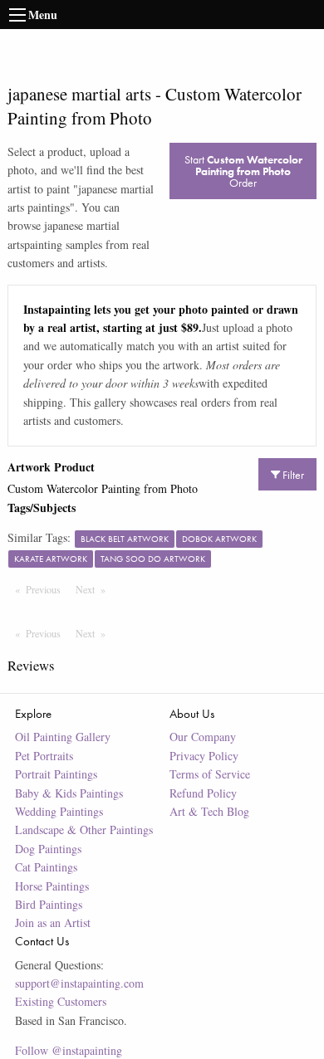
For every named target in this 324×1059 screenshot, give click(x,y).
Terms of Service (209, 774)
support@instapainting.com (79, 983)
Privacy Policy (203, 756)
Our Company (202, 736)
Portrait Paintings (56, 774)
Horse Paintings (52, 886)
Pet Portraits (44, 756)
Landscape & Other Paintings (84, 829)
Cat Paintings (46, 867)
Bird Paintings (48, 904)
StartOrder (243, 171)
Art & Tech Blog (209, 811)
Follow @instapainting (68, 1050)
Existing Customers (60, 1001)
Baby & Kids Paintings (69, 793)
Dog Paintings (48, 848)
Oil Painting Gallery (62, 736)
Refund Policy (203, 793)
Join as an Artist (53, 922)
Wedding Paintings (59, 811)
